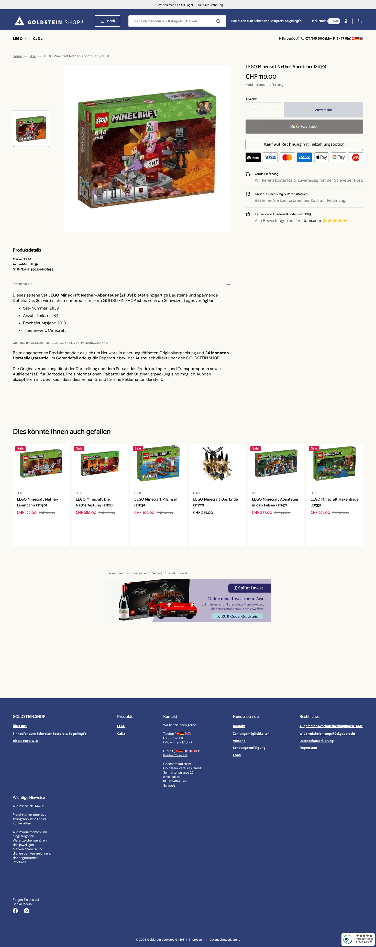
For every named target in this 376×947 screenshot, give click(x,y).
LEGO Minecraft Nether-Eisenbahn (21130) (37, 502)
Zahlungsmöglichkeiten (251, 733)
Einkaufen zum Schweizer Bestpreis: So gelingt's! (50, 733)
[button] (345, 21)
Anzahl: (251, 99)
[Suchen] (219, 21)
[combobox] (177, 21)
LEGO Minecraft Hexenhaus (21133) (334, 502)
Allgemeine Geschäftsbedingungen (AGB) (331, 726)
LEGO (121, 726)
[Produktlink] (41, 495)
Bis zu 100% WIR (25, 741)
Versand (239, 741)
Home (17, 56)
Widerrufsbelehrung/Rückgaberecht (327, 733)
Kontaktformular (175, 755)
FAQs (237, 755)
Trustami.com (308, 220)
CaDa (121, 733)
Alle (33, 56)
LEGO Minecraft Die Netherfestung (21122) (94, 502)
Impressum (308, 747)
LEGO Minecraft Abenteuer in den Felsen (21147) (275, 502)
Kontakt (239, 726)
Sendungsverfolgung (249, 747)
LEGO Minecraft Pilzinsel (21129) (155, 502)
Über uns (20, 726)
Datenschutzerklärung (317, 741)
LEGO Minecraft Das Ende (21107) (215, 502)
